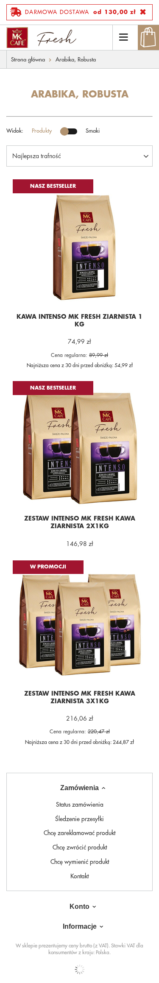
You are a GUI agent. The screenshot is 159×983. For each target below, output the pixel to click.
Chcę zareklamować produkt (79, 833)
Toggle (68, 131)
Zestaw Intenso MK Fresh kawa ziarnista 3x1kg (79, 697)
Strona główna (28, 59)
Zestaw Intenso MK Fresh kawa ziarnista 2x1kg (79, 522)
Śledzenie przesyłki (79, 819)
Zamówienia (79, 787)
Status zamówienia (79, 805)
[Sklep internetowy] (79, 969)
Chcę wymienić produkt (79, 862)
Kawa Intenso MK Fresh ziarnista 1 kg (79, 320)
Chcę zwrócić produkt (80, 847)
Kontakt (79, 876)
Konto (79, 906)
